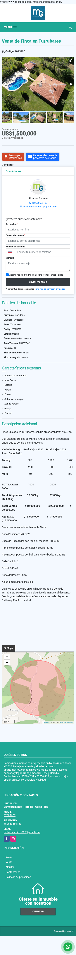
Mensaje (10, 257)
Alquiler (10, 867)
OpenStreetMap (66, 722)
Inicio (9, 857)
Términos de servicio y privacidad (50, 289)
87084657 (9, 815)
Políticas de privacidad (18, 877)
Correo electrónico (15, 235)
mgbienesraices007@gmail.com (39, 206)
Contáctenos (13, 872)
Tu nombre (12, 224)
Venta (9, 862)
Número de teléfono (16, 246)
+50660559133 (39, 203)
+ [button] (7, 656)
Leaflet (46, 722)
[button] (71, 60)
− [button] (7, 662)
